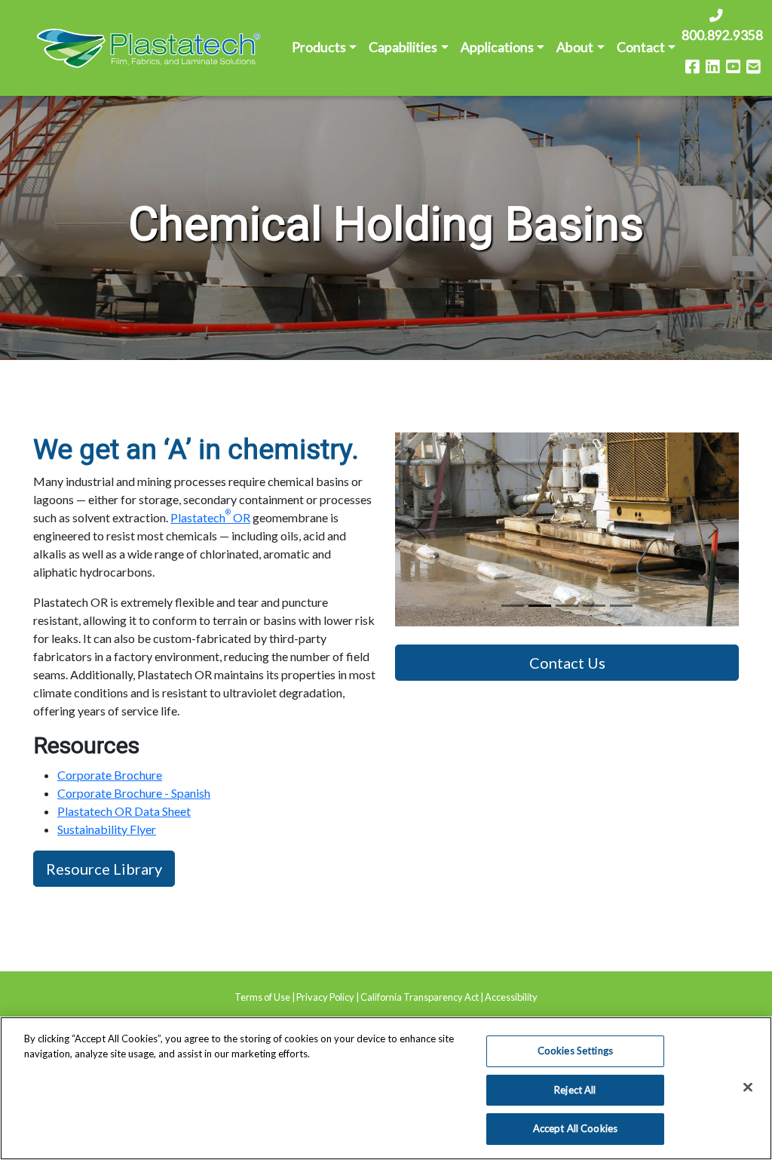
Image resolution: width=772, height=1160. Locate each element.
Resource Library (104, 869)
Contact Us (567, 663)
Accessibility (511, 997)
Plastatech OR (210, 517)
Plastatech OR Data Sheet (124, 811)
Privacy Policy (325, 997)
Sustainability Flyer (106, 829)
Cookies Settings (575, 1051)
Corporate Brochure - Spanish (133, 793)
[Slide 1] (539, 605)
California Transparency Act (419, 997)
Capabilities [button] (403, 47)
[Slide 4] (621, 605)
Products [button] (319, 47)
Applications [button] (497, 47)
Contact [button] (641, 47)
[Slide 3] (594, 605)
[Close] (747, 1087)
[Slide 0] (512, 605)
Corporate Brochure (109, 775)
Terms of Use (262, 997)
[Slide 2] (567, 605)
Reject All (575, 1090)
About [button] (574, 47)
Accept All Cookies (575, 1128)
